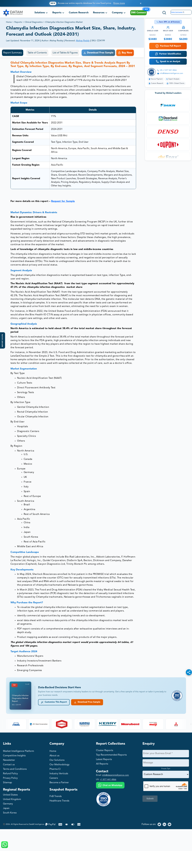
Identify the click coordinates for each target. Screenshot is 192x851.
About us (54, 756)
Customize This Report (55, 702)
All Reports (102, 764)
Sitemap (7, 782)
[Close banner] (140, 3)
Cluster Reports (104, 750)
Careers (54, 778)
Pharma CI (55, 769)
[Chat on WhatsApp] (110, 785)
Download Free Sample (88, 702)
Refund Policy (10, 773)
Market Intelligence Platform (18, 751)
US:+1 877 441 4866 (168, 70)
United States (10, 795)
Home (9, 22)
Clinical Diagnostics (34, 22)
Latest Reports (104, 759)
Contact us (9, 764)
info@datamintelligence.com (171, 73)
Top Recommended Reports (111, 755)
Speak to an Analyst (170, 61)
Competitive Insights (14, 756)
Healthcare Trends (59, 801)
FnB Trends (56, 796)
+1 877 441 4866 (108, 779)
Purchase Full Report (170, 46)
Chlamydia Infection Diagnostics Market (64, 22)
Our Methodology (59, 764)
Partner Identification (170, 54)
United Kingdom (12, 799)
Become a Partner (59, 782)
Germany (8, 804)
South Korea (9, 813)
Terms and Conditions (15, 769)
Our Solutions (57, 760)
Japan (6, 808)
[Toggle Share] (189, 672)
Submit (150, 799)
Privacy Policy (10, 778)
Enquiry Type (165, 768)
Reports (18, 22)
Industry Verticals (59, 773)
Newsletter (9, 760)
